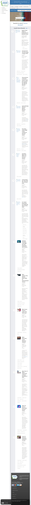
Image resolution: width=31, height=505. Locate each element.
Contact (13, 492)
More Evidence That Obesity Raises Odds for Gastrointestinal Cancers (25, 278)
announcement (25, 356)
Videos (23, 19)
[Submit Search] (24, 18)
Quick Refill (20, 6)
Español (12, 6)
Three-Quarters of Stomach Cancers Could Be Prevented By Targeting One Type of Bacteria (25, 81)
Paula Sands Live (14, 498)
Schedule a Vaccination (15, 490)
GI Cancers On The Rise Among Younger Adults (25, 52)
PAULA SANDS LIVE (4, 13)
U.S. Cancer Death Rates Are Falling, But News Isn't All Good (25, 204)
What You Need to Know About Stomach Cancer (24, 408)
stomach (27, 119)
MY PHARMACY (3, 7)
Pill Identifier (16, 6)
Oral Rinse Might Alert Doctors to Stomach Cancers (24, 156)
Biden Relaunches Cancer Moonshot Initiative (24, 340)
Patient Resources (23, 10)
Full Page (23, 89)
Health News (18, 19)
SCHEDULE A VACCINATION (5, 10)
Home (19, 10)
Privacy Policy (13, 496)
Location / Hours (26, 6)
